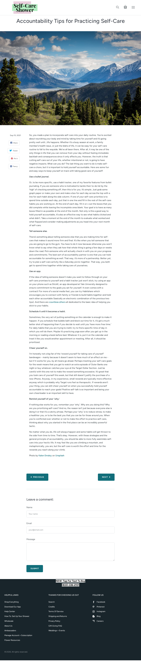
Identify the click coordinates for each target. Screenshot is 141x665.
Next (105, 477)
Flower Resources (12, 640)
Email (29, 523)
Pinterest (101, 607)
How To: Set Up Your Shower (16, 616)
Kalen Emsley (45, 455)
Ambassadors (10, 630)
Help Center (9, 611)
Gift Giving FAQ (55, 626)
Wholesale (8, 621)
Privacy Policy (54, 621)
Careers (100, 621)
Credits (51, 607)
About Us (8, 626)
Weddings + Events (56, 630)
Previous (38, 477)
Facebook (101, 602)
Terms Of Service (55, 611)
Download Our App (12, 607)
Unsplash (59, 455)
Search (51, 602)
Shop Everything (11, 602)
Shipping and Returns (57, 616)
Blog (99, 616)
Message (30, 539)
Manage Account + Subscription (18, 635)
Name (29, 507)
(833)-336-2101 (70, 584)
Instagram (101, 611)
